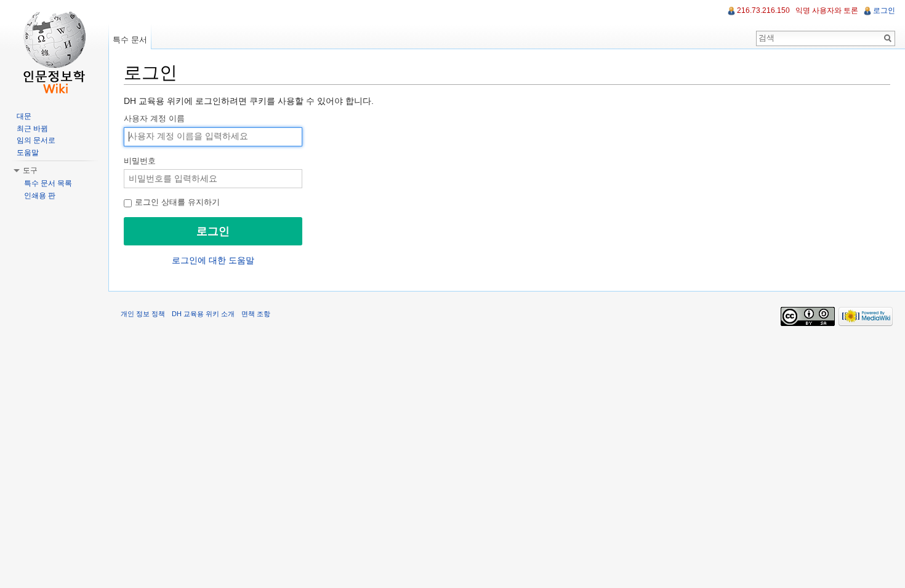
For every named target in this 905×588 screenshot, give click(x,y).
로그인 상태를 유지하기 (176, 202)
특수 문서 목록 (48, 183)
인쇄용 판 (39, 195)
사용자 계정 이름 (154, 118)
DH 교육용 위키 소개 (203, 313)
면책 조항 (255, 313)
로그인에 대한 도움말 (213, 260)
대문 (24, 116)
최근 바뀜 (32, 128)
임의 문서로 (36, 140)
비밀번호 (140, 161)
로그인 (884, 10)
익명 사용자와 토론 (826, 10)
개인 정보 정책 (143, 313)
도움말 (28, 152)
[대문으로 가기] (54, 49)
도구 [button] (30, 170)
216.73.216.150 (763, 10)
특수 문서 (130, 39)
